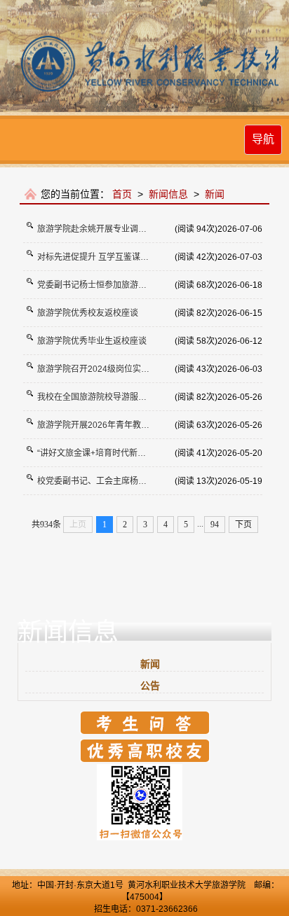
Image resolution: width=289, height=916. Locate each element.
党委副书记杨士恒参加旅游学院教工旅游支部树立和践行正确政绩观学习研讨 (106, 285)
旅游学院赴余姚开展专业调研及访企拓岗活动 (106, 229)
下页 (243, 524)
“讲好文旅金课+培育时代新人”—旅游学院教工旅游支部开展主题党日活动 (106, 453)
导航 (263, 139)
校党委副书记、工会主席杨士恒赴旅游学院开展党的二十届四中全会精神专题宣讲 (106, 481)
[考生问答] (145, 722)
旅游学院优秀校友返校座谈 (87, 313)
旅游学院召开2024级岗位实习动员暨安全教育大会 (106, 369)
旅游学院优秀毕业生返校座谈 (92, 341)
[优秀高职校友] (145, 750)
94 (214, 524)
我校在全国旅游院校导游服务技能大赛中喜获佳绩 (106, 397)
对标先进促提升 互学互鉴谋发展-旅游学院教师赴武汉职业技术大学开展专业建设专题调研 (106, 257)
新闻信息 (168, 194)
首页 (122, 194)
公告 (150, 685)
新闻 (214, 194)
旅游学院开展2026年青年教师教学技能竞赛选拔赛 (106, 425)
